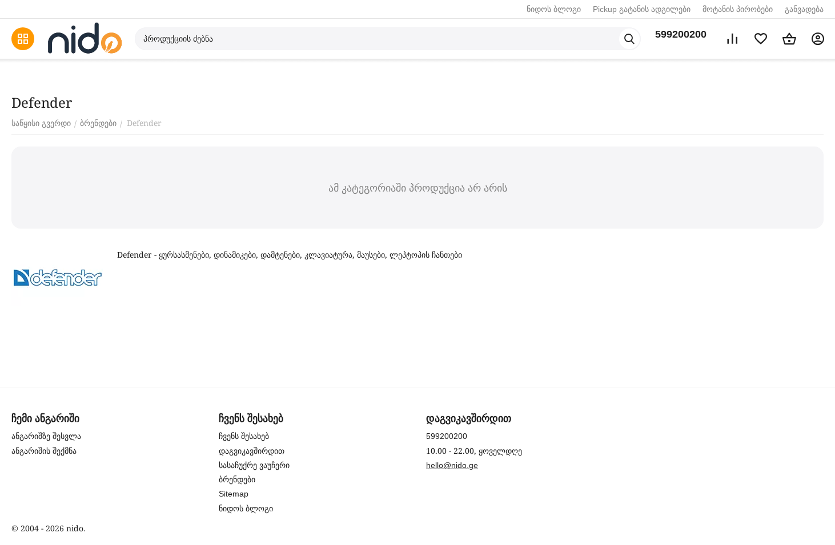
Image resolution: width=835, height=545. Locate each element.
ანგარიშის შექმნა (44, 450)
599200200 (680, 34)
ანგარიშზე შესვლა (46, 436)
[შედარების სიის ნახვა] (732, 38)
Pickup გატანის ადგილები (642, 9)
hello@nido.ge (452, 465)
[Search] (629, 39)
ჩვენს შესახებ (244, 436)
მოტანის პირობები (737, 9)
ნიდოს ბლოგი (554, 9)
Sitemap (233, 493)
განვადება (804, 9)
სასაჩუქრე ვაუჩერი (254, 465)
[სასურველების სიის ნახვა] (760, 38)
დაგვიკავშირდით (251, 450)
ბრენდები (237, 479)
